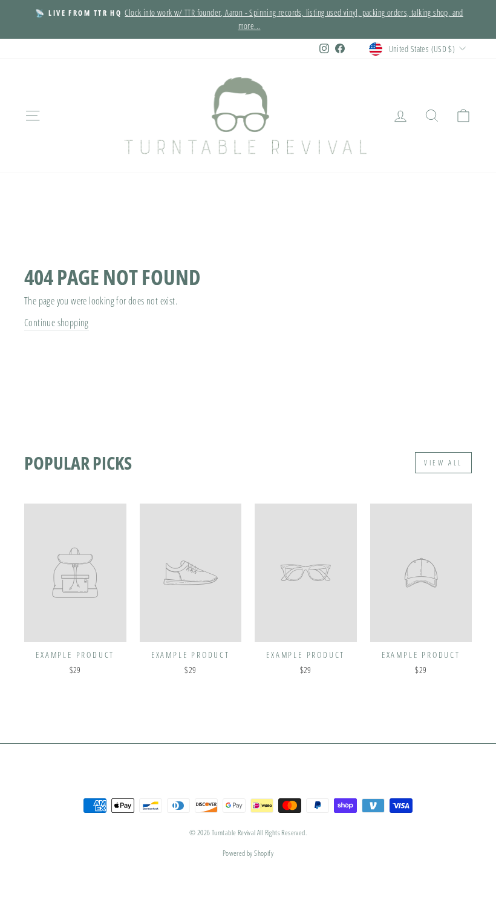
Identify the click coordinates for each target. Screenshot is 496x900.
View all (443, 463)
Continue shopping (56, 322)
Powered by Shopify (248, 853)
